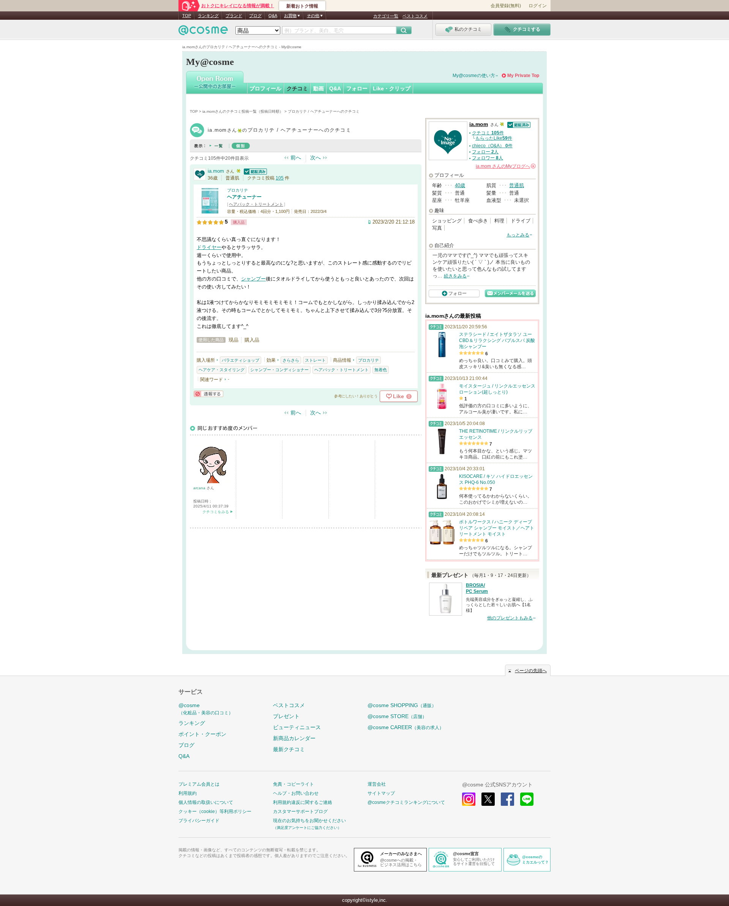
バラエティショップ (240, 360)
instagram (468, 799)
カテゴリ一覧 (385, 16)
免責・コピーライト (293, 784)
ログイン (538, 5)
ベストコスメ (415, 16)
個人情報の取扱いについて (205, 802)
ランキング (208, 15)
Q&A (272, 15)
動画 (318, 88)
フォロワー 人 (487, 158)
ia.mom (216, 171)
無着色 (380, 369)
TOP (186, 15)
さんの (505, 166)
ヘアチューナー (244, 197)
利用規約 (187, 793)
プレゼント (286, 716)
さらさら (290, 360)
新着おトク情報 (302, 6)
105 (280, 178)
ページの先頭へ (531, 670)
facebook (507, 799)
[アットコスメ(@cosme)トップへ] (203, 32)
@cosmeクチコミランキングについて (406, 802)
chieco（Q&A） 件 (492, 145)
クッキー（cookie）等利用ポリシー (214, 811)
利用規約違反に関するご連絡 (302, 802)
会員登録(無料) (506, 5)
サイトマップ (381, 793)
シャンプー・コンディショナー (279, 369)
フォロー (357, 88)
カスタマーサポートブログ (300, 811)
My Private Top (523, 75)
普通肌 (516, 185)
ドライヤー (209, 247)
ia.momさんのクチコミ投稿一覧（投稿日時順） (242, 111)
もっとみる (518, 235)
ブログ (255, 15)
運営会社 (377, 784)
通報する (208, 394)
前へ (295, 157)
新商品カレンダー (294, 738)
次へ (315, 157)
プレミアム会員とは (198, 784)
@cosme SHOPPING (402, 705)
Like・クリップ (391, 88)
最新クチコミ (289, 749)
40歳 (460, 185)
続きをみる (455, 276)
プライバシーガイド (198, 820)
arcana (200, 488)
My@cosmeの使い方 (474, 75)
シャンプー (253, 279)
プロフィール (265, 88)
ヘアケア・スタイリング (222, 369)
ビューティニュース (297, 727)
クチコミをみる (215, 512)
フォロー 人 (485, 151)
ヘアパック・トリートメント (256, 204)
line (526, 799)
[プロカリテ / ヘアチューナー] (210, 210)
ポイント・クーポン (202, 734)
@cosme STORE (397, 716)
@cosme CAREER (406, 727)
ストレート (315, 360)
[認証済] (254, 171)
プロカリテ (237, 190)
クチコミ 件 (488, 133)
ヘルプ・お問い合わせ (296, 793)
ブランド (234, 15)
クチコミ (297, 88)
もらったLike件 (493, 138)
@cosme (205, 708)
